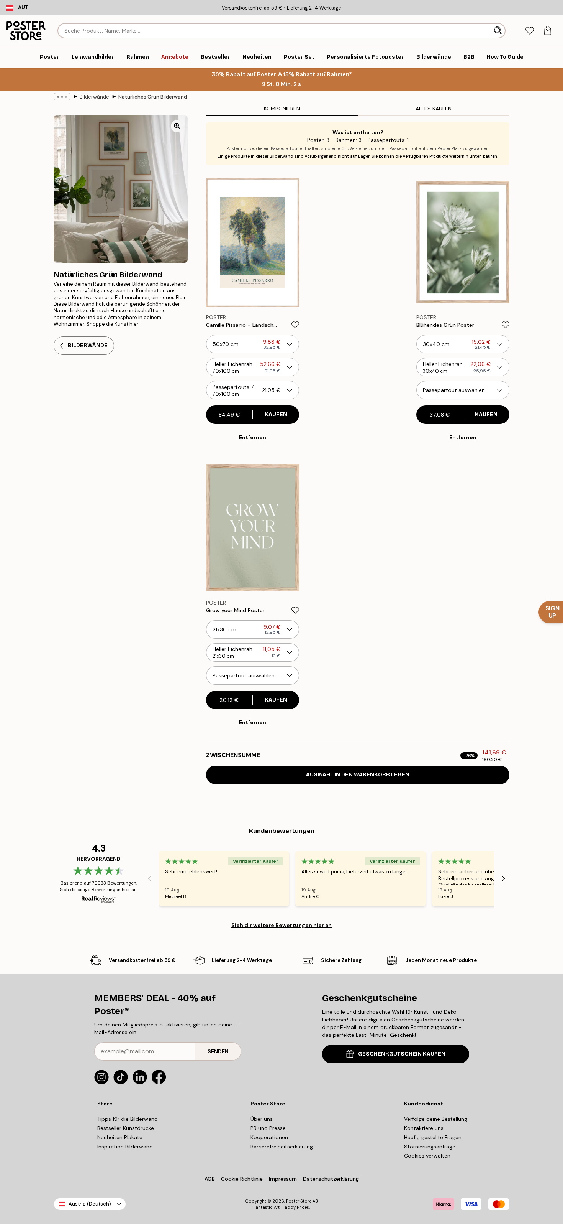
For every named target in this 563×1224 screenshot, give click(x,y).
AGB (210, 1178)
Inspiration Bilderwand (125, 1146)
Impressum (283, 1178)
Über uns (261, 1118)
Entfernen (252, 437)
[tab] (529, 31)
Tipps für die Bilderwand (127, 1118)
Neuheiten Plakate (119, 1137)
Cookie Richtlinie (242, 1178)
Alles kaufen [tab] (434, 108)
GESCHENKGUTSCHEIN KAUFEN (401, 1054)
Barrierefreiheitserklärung (281, 1146)
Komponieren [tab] (282, 108)
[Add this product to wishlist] (295, 325)
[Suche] (498, 30)
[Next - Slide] (503, 879)
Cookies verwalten (427, 1155)
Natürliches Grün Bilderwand (152, 97)
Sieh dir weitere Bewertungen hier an (281, 925)
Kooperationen (269, 1137)
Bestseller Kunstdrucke (125, 1128)
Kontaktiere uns (424, 1128)
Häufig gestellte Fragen (433, 1137)
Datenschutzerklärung (331, 1178)
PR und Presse (268, 1128)
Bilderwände (94, 97)
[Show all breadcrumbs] (62, 96)
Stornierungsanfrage (429, 1146)
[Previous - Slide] (150, 879)
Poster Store (298, 1201)
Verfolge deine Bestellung (435, 1118)
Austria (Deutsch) (90, 1204)
